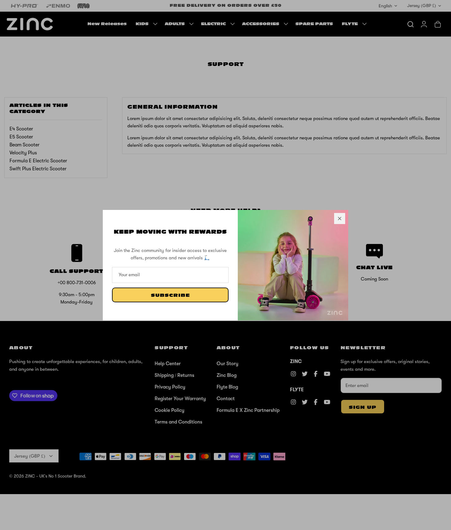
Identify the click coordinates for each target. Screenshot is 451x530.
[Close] (339, 218)
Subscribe (170, 295)
